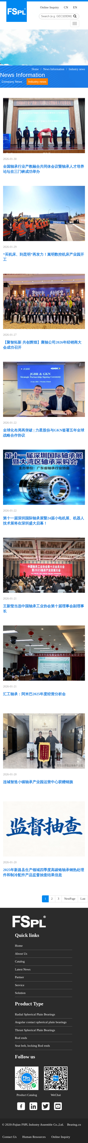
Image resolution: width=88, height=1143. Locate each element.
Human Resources (34, 1137)
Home (35, 69)
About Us (21, 953)
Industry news (77, 69)
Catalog (20, 961)
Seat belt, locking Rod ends (32, 1045)
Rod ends (21, 1038)
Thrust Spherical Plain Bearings (35, 1030)
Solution (20, 993)
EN (75, 7)
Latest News (22, 969)
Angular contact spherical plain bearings (41, 1022)
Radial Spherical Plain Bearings (35, 1014)
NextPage (69, 898)
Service (19, 985)
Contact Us (9, 1137)
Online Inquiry (49, 7)
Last (82, 898)
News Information (53, 69)
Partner (19, 977)
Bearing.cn (73, 1124)
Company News (12, 81)
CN (66, 7)
